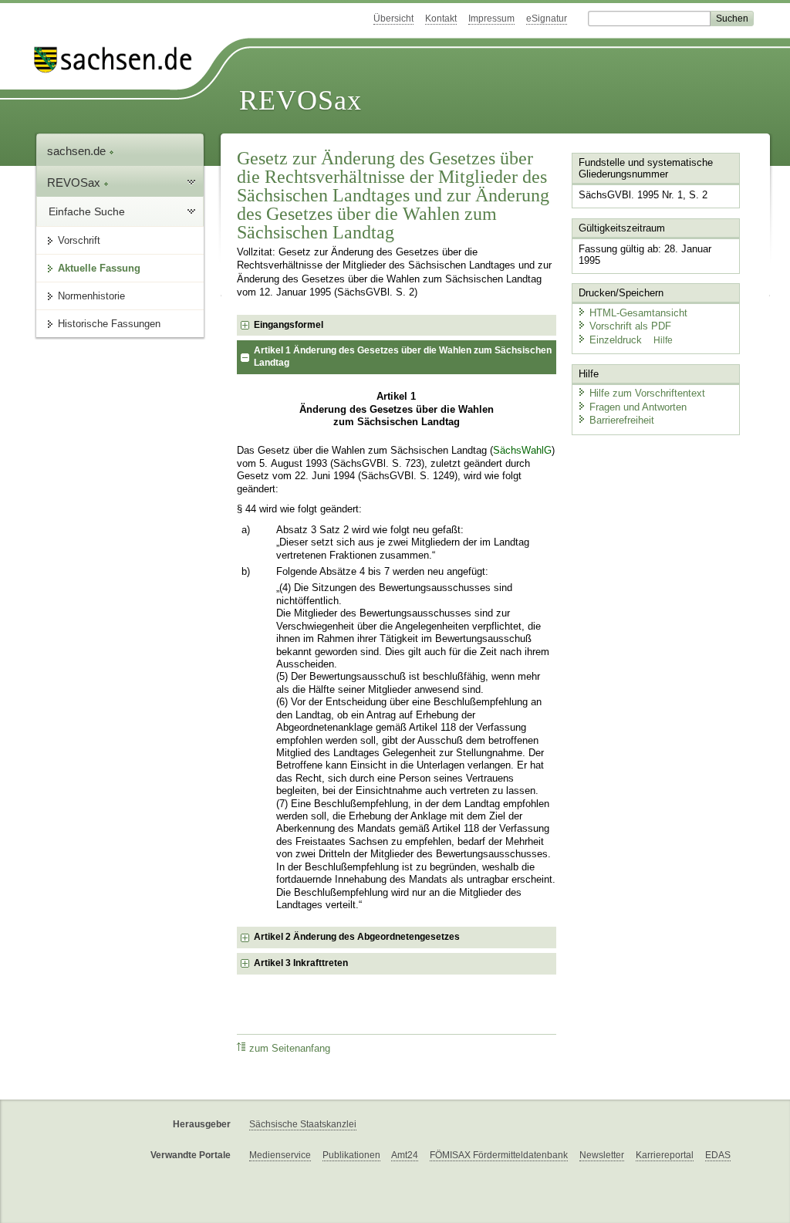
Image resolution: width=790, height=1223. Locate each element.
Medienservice (280, 1155)
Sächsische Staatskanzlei (302, 1124)
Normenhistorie (91, 296)
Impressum (491, 18)
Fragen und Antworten (638, 407)
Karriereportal (665, 1155)
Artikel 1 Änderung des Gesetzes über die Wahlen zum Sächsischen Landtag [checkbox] (403, 356)
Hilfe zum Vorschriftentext (647, 393)
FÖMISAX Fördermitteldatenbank (499, 1155)
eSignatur (546, 18)
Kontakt (441, 18)
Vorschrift (79, 240)
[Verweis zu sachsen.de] (118, 59)
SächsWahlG (522, 450)
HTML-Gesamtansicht (638, 313)
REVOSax (300, 100)
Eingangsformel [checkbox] (288, 324)
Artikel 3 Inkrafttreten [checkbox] (301, 963)
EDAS (718, 1155)
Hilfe (663, 340)
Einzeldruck (617, 340)
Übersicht (393, 18)
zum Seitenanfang (289, 1048)
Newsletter (601, 1155)
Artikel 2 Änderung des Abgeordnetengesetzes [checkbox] (357, 936)
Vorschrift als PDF (630, 326)
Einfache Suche (87, 211)
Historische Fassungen (109, 323)
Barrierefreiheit (621, 420)
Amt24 (404, 1155)
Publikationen (351, 1155)
